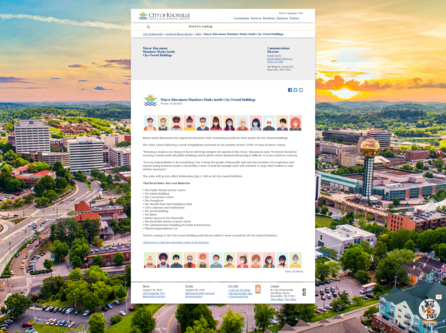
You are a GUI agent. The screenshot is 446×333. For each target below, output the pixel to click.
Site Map (290, 299)
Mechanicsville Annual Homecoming (200, 295)
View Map (277, 299)
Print (300, 13)
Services (256, 18)
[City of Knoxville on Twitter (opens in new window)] (302, 293)
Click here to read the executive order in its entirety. (176, 242)
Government (241, 18)
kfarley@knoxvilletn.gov (280, 58)
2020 (198, 34)
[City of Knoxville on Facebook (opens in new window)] (302, 289)
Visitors (294, 18)
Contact (275, 286)
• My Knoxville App (240, 293)
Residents (269, 18)
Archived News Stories (179, 34)
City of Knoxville (153, 34)
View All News (294, 271)
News (146, 286)
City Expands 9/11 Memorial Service (154, 295)
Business (282, 18)
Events (189, 286)
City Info (233, 286)
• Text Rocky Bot (238, 296)
